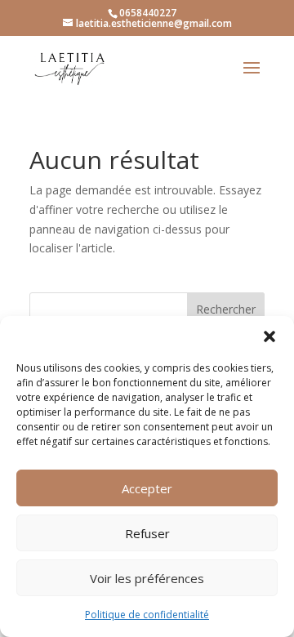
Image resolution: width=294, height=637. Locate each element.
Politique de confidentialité (147, 614)
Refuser (147, 533)
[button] (269, 336)
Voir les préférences (147, 578)
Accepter (147, 488)
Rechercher (226, 309)
